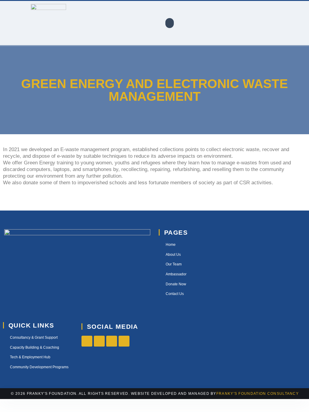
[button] (169, 23)
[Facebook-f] (86, 341)
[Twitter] (99, 341)
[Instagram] (111, 341)
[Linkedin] (124, 341)
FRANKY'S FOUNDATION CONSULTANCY (257, 393)
